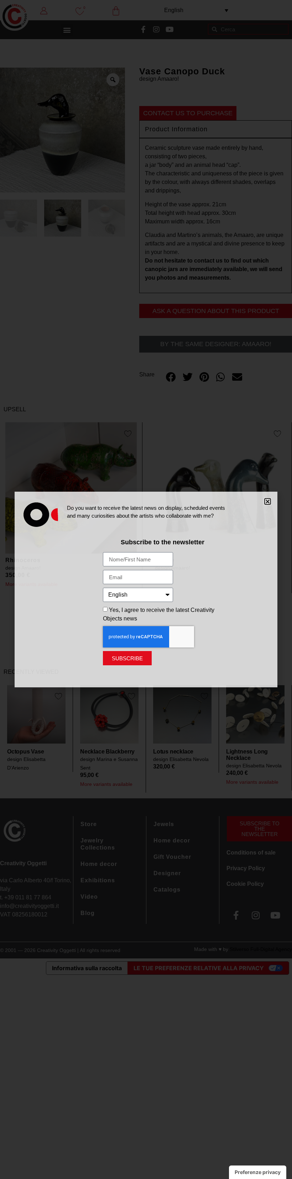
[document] (146, 589)
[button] (267, 501)
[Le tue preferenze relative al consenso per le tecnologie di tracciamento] (257, 1172)
